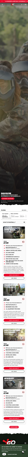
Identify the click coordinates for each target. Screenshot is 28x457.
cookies (6, 451)
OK (4, 454)
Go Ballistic (3, 201)
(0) (26, 4)
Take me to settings (12, 454)
